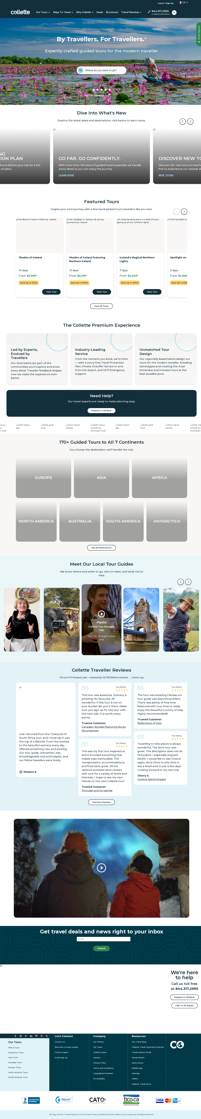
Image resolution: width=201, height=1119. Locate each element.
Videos (135, 1079)
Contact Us (60, 1042)
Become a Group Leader (66, 1047)
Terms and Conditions (103, 1068)
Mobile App (137, 1068)
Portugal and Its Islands (97, 790)
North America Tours (18, 1072)
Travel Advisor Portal (141, 1052)
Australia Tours (15, 1062)
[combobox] (105, 70)
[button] (182, 2)
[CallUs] (47, 1036)
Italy (101, 630)
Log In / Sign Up (166, 3)
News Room (137, 1063)
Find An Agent (61, 1052)
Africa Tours (13, 1048)
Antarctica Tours (16, 1053)
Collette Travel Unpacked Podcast (148, 1047)
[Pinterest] (36, 1036)
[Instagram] (21, 1036)
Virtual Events (138, 1058)
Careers (96, 1058)
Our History (98, 1042)
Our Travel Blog (139, 1042)
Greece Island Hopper (151, 779)
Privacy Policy (99, 1063)
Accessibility (99, 1079)
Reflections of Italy (149, 723)
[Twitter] (26, 1036)
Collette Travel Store (141, 1084)
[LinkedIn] (31, 1036)
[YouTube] (42, 1036)
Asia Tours (13, 1057)
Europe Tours (14, 1067)
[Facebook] (15, 1036)
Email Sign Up (61, 1058)
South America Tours (18, 1077)
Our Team (98, 1047)
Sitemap (136, 1073)
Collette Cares (100, 1052)
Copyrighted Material (103, 1073)
